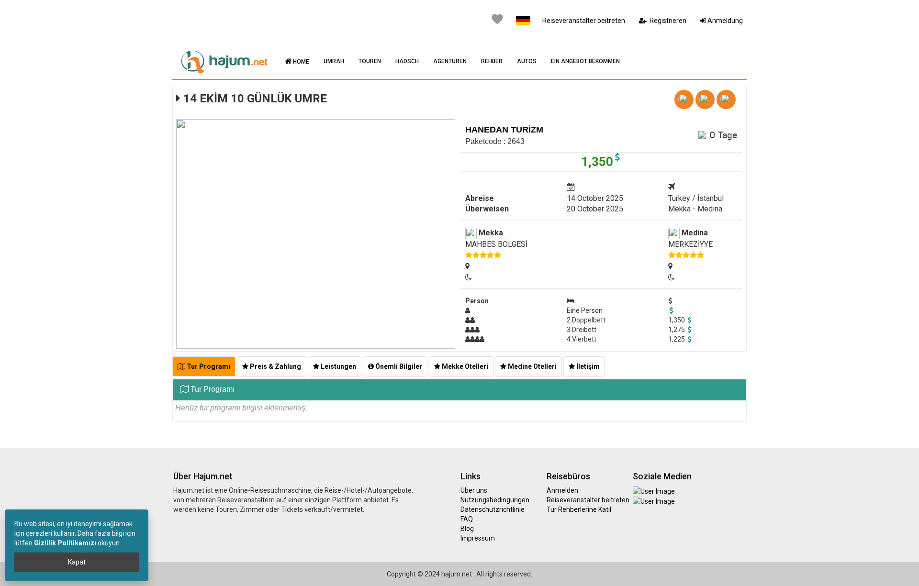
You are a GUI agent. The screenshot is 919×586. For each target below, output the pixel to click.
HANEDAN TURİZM (504, 129)
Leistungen (337, 366)
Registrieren (666, 20)
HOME (300, 61)
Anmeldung (724, 20)
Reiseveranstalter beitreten (583, 20)
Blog (467, 528)
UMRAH (334, 61)
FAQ (466, 519)
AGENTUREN (450, 61)
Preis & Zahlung (274, 366)
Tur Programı (207, 366)
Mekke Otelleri (464, 366)
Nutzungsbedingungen (494, 500)
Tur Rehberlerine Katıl (579, 509)
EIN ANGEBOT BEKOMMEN (585, 61)
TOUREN (370, 61)
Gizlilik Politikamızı (65, 543)
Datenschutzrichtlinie (492, 509)
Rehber (492, 61)
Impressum (477, 538)
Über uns (473, 490)
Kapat (77, 562)
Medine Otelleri (531, 366)
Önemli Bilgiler (398, 366)
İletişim (587, 366)
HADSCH (407, 61)
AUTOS (527, 61)
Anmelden (562, 490)
